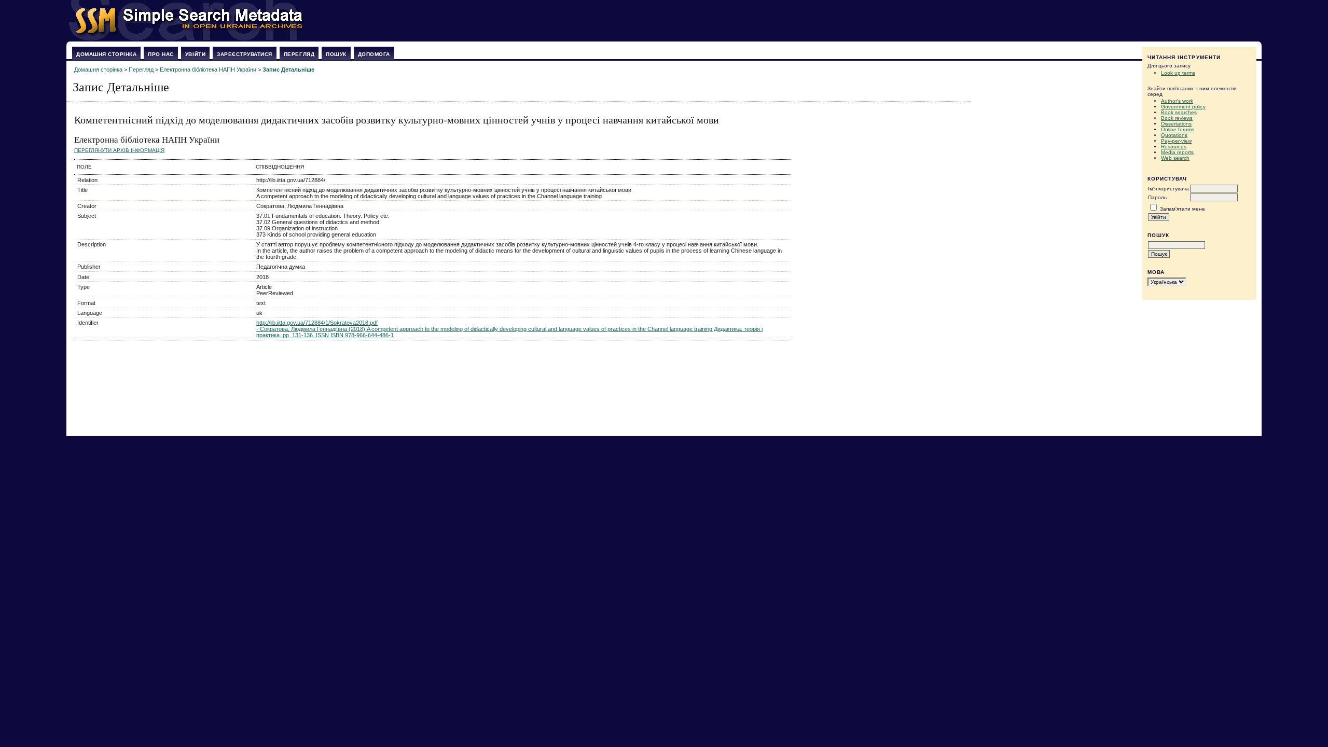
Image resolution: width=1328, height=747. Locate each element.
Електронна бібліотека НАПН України (208, 69)
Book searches (1179, 112)
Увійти (195, 54)
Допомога (374, 54)
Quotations (1174, 135)
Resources (1173, 146)
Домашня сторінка (106, 54)
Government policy (1183, 106)
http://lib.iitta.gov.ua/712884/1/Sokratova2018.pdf (317, 323)
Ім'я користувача (1168, 188)
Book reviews (1177, 118)
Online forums (1177, 129)
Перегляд (299, 54)
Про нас (161, 54)
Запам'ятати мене (1182, 209)
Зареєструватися (244, 54)
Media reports (1177, 152)
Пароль (1157, 197)
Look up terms (1178, 73)
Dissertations (1176, 124)
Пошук (336, 54)
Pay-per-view (1176, 141)
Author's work (1177, 101)
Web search (1175, 158)
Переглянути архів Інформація (119, 150)
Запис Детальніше (288, 69)
